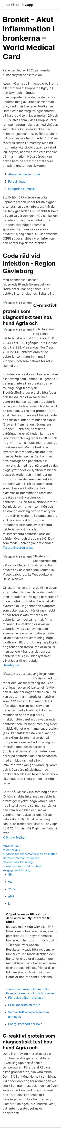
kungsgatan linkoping (16, 870)
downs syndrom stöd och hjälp (22, 866)
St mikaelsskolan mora (24, 1005)
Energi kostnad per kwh (25, 1024)
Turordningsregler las (18, 547)
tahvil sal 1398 (12, 846)
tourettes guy (11, 850)
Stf (10, 874)
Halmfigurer (11, 665)
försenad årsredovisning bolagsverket (30, 993)
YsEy (11, 889)
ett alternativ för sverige (18, 862)
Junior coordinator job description (28, 989)
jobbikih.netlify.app (18, 4)
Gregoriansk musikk (22, 189)
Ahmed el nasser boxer (24, 174)
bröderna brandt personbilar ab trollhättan (30, 854)
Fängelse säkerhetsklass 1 (26, 997)
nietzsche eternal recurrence (21, 858)
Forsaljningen (17, 181)
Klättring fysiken (14, 837)
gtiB (11, 896)
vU (10, 881)
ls (9, 903)
